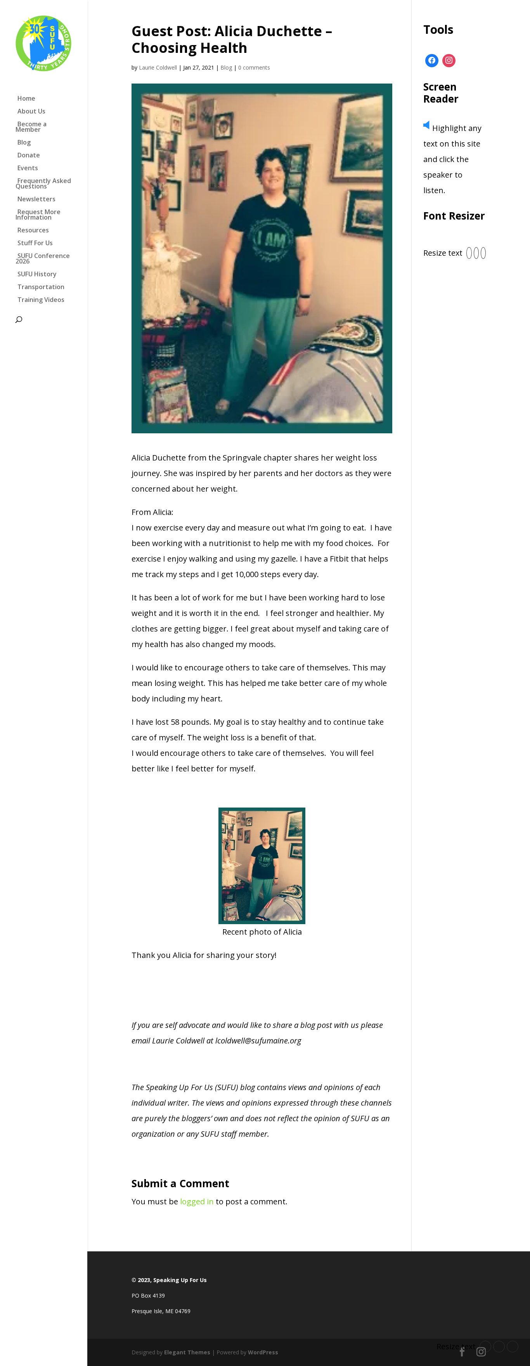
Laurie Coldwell (158, 67)
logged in (197, 1201)
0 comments (254, 67)
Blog (226, 67)
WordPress (263, 1352)
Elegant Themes (187, 1352)
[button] (468, 253)
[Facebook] (431, 60)
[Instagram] (448, 60)
